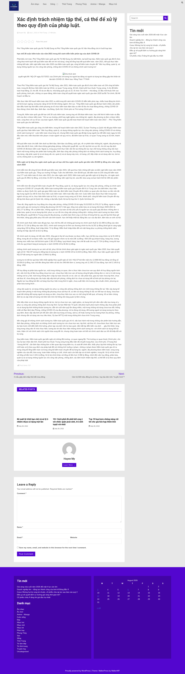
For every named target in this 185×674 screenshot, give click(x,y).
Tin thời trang (22, 646)
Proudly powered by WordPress (78, 671)
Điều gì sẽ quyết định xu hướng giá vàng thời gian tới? (38, 595)
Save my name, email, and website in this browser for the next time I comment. (52, 548)
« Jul (99, 608)
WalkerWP (115, 671)
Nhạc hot (20, 622)
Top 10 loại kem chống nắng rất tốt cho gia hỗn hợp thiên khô (103, 420)
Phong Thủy (81, 4)
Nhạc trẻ (113, 4)
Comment (21, 493)
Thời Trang (67, 4)
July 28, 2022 (23, 426)
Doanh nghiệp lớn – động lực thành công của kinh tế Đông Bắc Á (43, 589)
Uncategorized (23, 651)
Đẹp (18, 620)
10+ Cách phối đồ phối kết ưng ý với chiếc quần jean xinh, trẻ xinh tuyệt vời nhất (68, 422)
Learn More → (69, 465)
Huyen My (22, 33)
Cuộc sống (21, 617)
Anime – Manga (97, 4)
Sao (45, 4)
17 (98, 596)
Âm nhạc (35, 4)
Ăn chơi (20, 612)
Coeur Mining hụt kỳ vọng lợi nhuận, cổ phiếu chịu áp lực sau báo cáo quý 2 (47, 592)
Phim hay (20, 630)
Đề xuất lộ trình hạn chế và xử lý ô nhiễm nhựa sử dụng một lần (32, 420)
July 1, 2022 (33, 33)
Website (73, 537)
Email (20, 537)
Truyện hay (21, 649)
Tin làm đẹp (21, 644)
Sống (52, 4)
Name (20, 527)
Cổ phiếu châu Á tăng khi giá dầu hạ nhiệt (146, 56)
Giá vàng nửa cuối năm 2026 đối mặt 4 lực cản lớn (37, 587)
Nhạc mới (21, 625)
